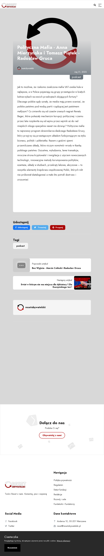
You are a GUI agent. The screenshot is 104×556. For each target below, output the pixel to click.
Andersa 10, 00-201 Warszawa (71, 521)
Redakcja (58, 494)
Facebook (12, 521)
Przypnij (59, 227)
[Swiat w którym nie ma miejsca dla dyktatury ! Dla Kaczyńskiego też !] (81, 283)
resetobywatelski (27, 68)
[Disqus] (52, 359)
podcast (20, 245)
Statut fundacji (60, 489)
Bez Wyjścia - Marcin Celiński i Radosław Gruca (56, 268)
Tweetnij (41, 227)
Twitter (11, 526)
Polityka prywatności (63, 480)
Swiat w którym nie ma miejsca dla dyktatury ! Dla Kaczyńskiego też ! (46, 286)
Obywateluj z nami (52, 435)
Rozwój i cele (60, 499)
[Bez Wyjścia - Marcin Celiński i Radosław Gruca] (22, 265)
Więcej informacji (63, 540)
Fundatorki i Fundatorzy (64, 504)
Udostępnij (23, 227)
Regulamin (58, 485)
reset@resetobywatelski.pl (69, 526)
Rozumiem (12, 547)
